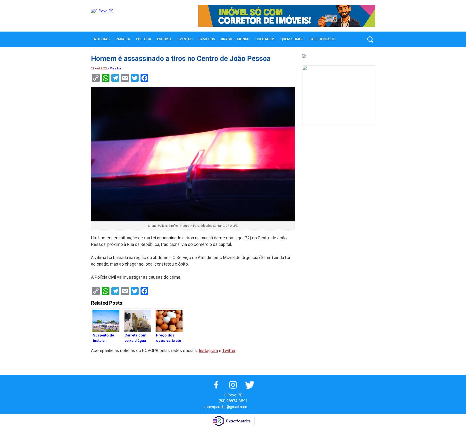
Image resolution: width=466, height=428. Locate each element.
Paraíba (123, 39)
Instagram (208, 350)
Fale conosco (322, 39)
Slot (251, 406)
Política (143, 39)
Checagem (265, 39)
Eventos (185, 39)
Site (259, 406)
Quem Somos (292, 39)
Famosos (207, 39)
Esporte (164, 39)
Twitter (228, 350)
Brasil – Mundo (235, 39)
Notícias (102, 39)
